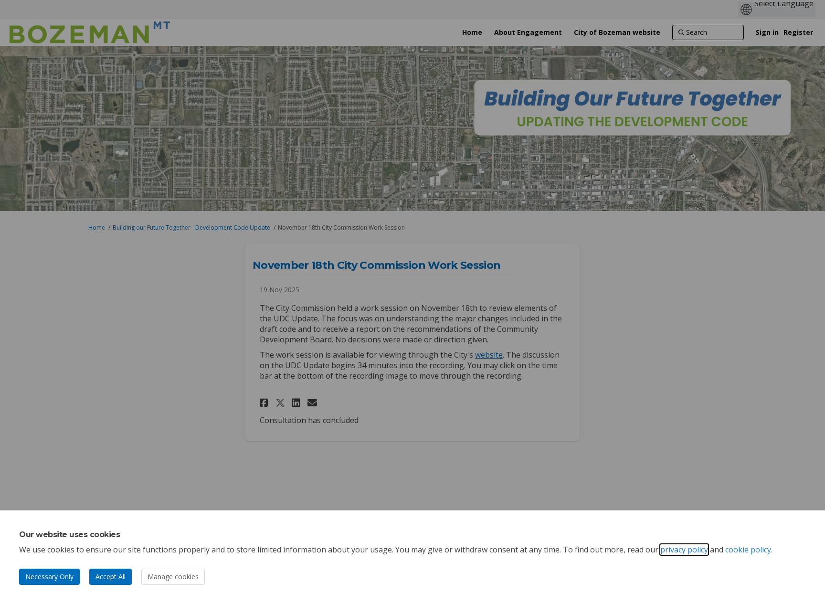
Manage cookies (173, 576)
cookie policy (748, 549)
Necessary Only (49, 576)
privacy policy (684, 549)
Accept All (110, 576)
